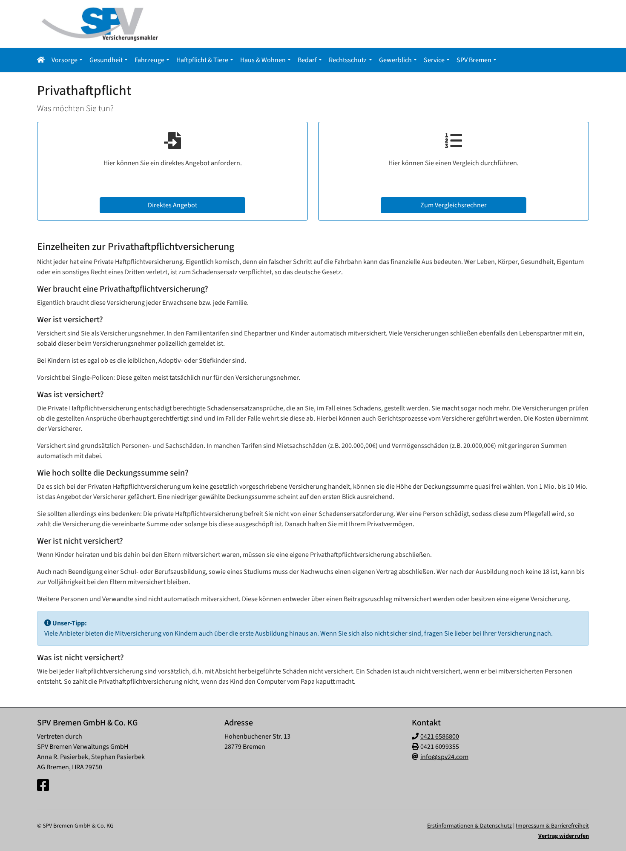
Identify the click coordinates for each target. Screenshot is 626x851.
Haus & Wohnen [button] (263, 60)
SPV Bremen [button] (474, 60)
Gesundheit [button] (106, 60)
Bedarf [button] (307, 60)
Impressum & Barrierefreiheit (552, 826)
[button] (42, 60)
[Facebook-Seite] (43, 786)
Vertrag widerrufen (563, 836)
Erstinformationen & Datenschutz (469, 826)
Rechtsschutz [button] (348, 60)
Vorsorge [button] (65, 60)
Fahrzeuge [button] (149, 60)
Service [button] (434, 60)
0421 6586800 (439, 736)
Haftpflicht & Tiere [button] (202, 60)
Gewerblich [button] (395, 60)
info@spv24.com (444, 757)
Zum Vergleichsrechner (453, 205)
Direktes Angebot (172, 205)
